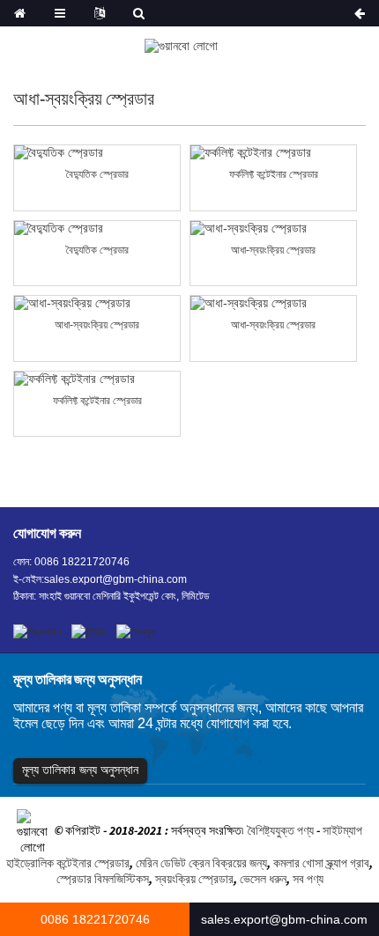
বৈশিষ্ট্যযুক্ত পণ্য (281, 831)
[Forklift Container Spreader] (273, 152)
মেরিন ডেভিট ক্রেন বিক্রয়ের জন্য (201, 863)
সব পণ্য (308, 879)
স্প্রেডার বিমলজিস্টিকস (102, 879)
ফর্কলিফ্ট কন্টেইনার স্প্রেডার (273, 174)
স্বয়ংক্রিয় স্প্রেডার (194, 879)
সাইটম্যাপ (342, 831)
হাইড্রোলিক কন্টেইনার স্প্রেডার (68, 863)
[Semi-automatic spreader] (273, 228)
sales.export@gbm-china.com (115, 579)
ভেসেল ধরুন (263, 879)
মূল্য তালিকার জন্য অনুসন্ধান (80, 770)
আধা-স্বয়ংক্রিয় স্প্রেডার (273, 250)
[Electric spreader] (97, 152)
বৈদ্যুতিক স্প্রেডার (97, 174)
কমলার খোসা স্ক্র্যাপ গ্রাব (321, 863)
